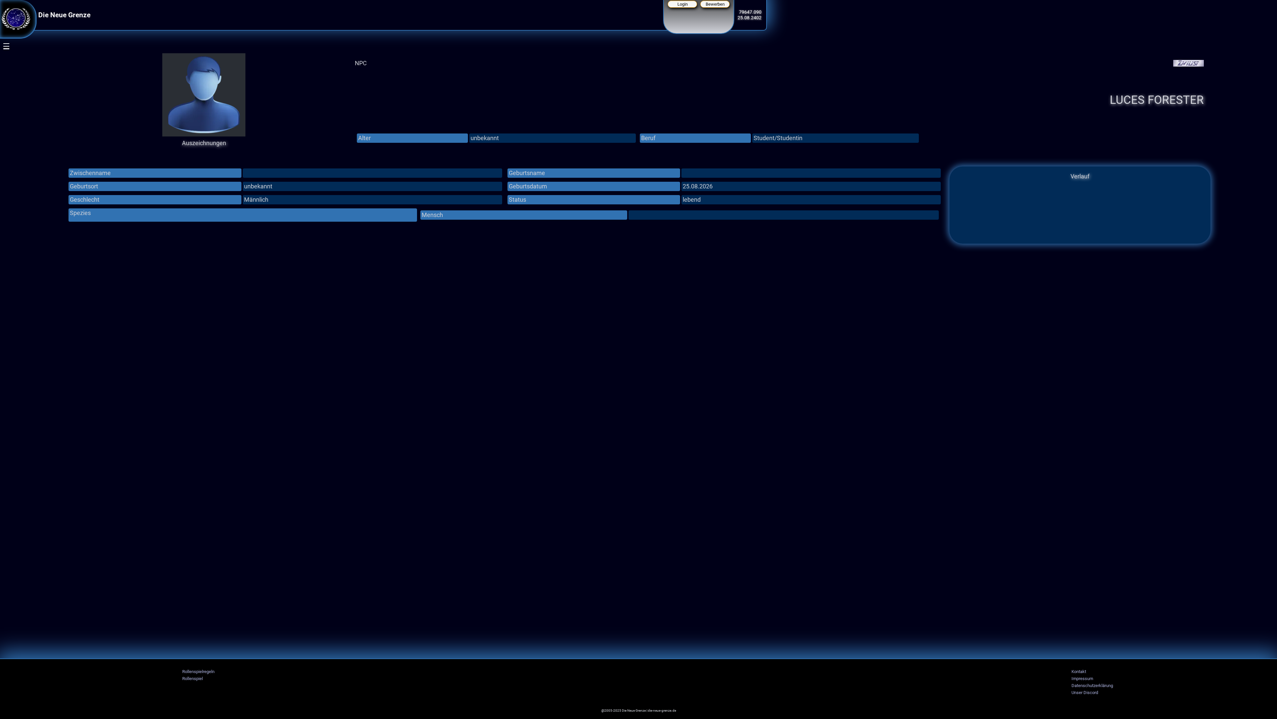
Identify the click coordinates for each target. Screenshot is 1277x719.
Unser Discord (1084, 692)
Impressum (1082, 678)
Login (682, 4)
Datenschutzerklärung (1092, 685)
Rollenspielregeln (198, 671)
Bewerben (715, 4)
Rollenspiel (192, 678)
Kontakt (1078, 671)
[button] (2, 75)
